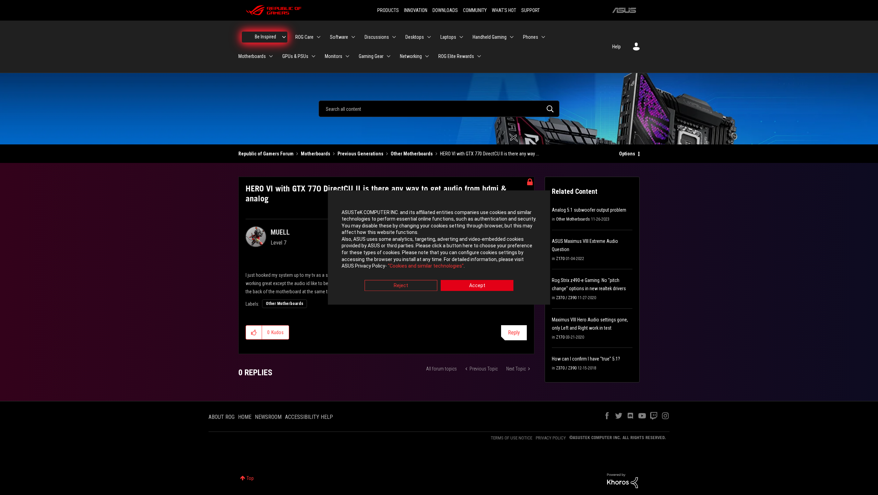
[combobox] (439, 109)
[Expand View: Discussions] (394, 37)
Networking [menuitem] (411, 56)
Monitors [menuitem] (333, 56)
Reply (514, 332)
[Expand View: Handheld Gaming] (511, 37)
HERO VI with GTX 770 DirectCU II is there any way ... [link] (489, 153)
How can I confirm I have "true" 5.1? (586, 359)
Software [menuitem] (339, 37)
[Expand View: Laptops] (461, 37)
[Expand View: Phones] (543, 37)
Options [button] (627, 153)
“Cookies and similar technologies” (426, 266)
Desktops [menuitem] (414, 37)
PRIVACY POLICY (551, 437)
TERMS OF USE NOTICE (511, 437)
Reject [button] (401, 285)
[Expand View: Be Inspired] (284, 37)
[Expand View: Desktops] (429, 37)
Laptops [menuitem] (448, 37)
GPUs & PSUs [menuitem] (295, 56)
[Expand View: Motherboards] (271, 56)
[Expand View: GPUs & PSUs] (313, 56)
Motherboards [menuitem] (252, 56)
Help (616, 46)
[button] (254, 332)
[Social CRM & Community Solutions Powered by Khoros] (622, 480)
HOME (244, 417)
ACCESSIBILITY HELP (309, 417)
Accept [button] (477, 285)
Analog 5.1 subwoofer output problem (589, 210)
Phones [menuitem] (530, 37)
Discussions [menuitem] (377, 37)
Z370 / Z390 (566, 297)
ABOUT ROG (222, 417)
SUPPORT (530, 10)
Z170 (560, 258)
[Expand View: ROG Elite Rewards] (479, 56)
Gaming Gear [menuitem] (371, 56)
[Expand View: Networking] (427, 56)
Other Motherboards (412, 153)
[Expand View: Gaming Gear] (388, 56)
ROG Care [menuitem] (304, 37)
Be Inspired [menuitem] (265, 36)
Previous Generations (360, 153)
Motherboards (315, 153)
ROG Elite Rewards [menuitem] (456, 56)
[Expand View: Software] (353, 37)
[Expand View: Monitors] (347, 56)
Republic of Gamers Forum (266, 153)
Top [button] (250, 478)
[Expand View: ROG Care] (318, 37)
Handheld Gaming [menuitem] (490, 37)
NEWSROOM (268, 417)
